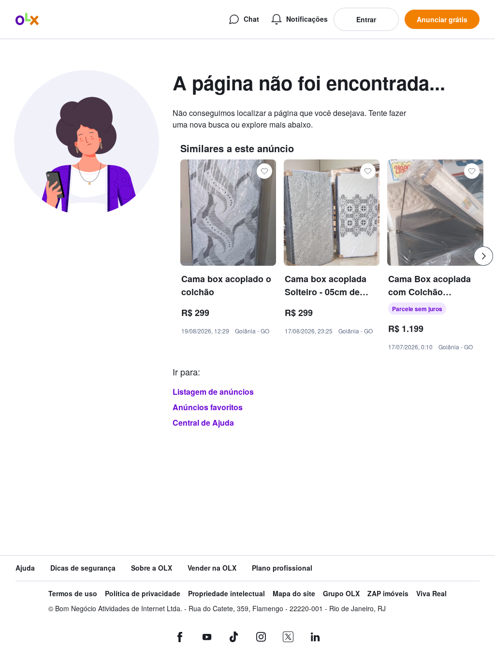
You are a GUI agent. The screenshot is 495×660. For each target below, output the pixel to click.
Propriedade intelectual (226, 593)
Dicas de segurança (83, 568)
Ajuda (25, 568)
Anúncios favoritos (208, 407)
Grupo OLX (341, 593)
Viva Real (431, 593)
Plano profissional (282, 568)
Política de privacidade (142, 593)
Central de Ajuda (203, 422)
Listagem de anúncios (213, 391)
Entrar (366, 19)
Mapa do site (294, 593)
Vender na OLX (212, 568)
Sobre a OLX (151, 568)
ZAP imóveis (387, 593)
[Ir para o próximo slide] (483, 256)
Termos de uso (72, 593)
